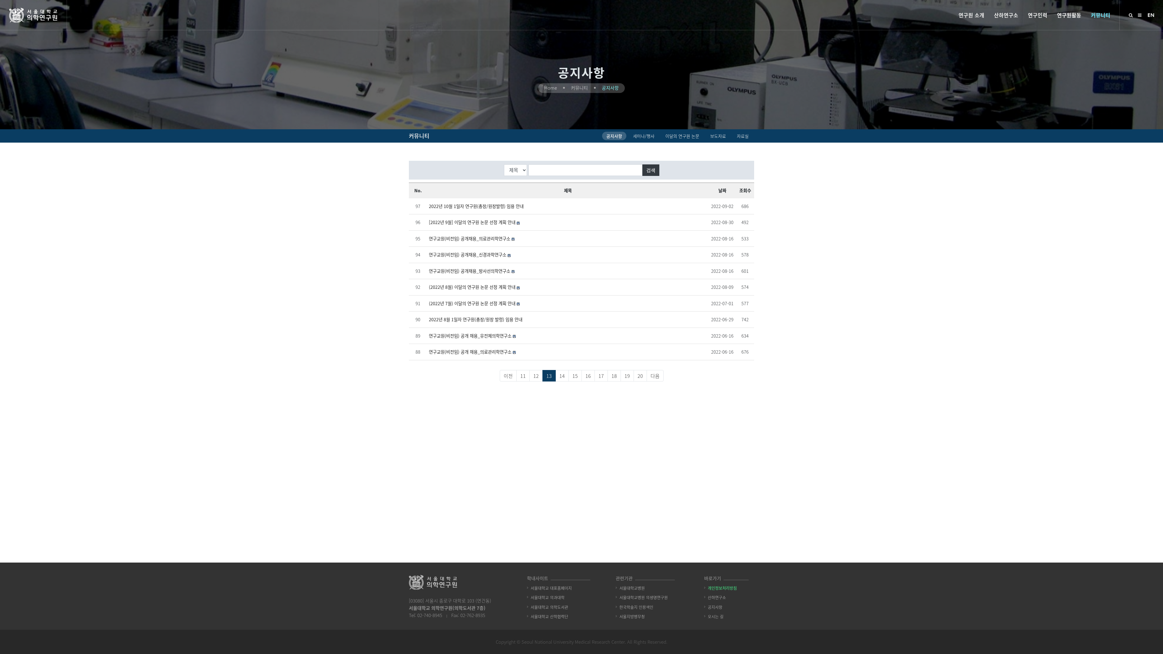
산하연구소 (1006, 15)
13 (549, 375)
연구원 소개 (971, 15)
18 (614, 375)
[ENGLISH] (1151, 14)
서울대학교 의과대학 (548, 597)
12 (536, 375)
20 (640, 375)
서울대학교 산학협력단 (549, 616)
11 (523, 375)
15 (575, 375)
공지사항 (610, 87)
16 (588, 375)
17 (601, 375)
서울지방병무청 (632, 616)
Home (550, 87)
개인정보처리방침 (722, 588)
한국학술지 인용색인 (636, 607)
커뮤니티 (1100, 15)
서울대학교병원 (632, 588)
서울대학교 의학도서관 (549, 607)
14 (562, 375)
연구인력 (1037, 15)
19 (627, 375)
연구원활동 (1069, 15)
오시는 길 (716, 616)
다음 (655, 375)
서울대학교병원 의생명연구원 (643, 597)
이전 (508, 375)
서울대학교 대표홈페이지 (551, 588)
